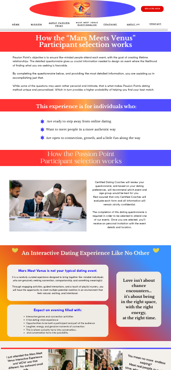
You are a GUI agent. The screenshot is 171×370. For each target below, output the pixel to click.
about (131, 25)
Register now (153, 8)
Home (16, 25)
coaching (110, 25)
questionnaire (86, 25)
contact (156, 24)
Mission (36, 25)
